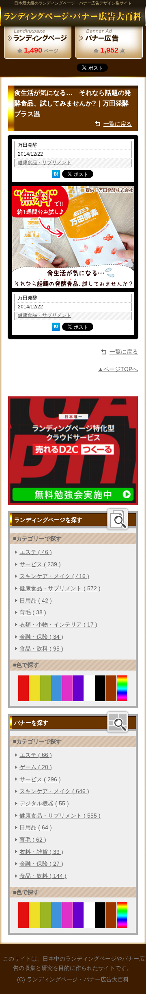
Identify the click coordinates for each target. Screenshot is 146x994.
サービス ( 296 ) (40, 779)
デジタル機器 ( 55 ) (44, 803)
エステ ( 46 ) (35, 552)
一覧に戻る (117, 124)
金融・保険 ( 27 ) (41, 863)
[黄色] (34, 696)
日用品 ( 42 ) (35, 600)
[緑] (45, 696)
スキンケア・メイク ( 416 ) (54, 576)
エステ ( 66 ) (35, 755)
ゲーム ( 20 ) (35, 767)
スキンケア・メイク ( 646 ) (54, 791)
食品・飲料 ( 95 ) (41, 648)
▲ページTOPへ (118, 369)
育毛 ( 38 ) (32, 612)
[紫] (78, 696)
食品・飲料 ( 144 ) (43, 876)
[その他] (122, 696)
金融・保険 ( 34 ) (41, 636)
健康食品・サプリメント (44, 162)
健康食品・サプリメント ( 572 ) (60, 588)
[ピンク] (67, 696)
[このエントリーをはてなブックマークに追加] (56, 173)
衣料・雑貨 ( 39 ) (41, 852)
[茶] (111, 696)
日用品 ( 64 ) (35, 827)
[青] (56, 696)
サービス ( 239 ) (40, 564)
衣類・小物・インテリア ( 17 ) (58, 624)
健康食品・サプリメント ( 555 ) (60, 815)
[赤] (23, 696)
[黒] (100, 696)
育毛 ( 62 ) (32, 839)
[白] (89, 696)
